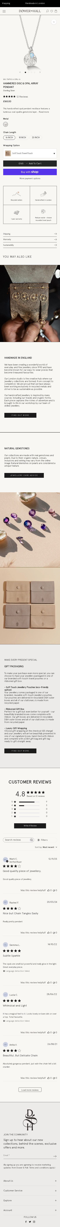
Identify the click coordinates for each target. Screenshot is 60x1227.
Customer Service (12, 1190)
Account (7, 1210)
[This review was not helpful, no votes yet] (54, 890)
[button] (30, 234)
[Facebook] (26, 1221)
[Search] (47, 11)
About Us (8, 1180)
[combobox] (46, 847)
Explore (7, 1200)
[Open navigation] (4, 11)
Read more (44, 112)
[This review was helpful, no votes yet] (48, 890)
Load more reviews (30, 1090)
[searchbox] (16, 840)
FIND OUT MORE (20, 415)
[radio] (5, 124)
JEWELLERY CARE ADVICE (24, 475)
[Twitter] (30, 1221)
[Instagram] (34, 1221)
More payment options (30, 178)
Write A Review (30, 826)
